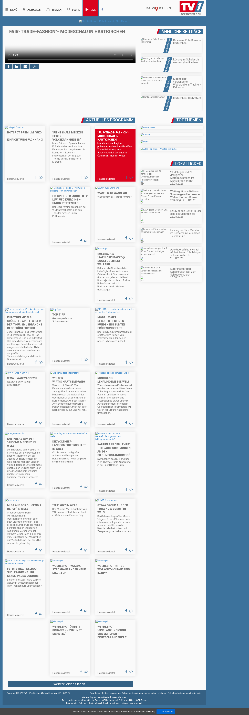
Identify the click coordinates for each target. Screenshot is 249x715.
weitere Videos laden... (70, 684)
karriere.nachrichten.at (78, 700)
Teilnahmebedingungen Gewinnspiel (185, 693)
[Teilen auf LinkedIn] (16, 66)
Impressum (115, 693)
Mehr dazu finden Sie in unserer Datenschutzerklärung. (130, 711)
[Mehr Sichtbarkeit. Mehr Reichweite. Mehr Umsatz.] (104, 21)
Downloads (95, 693)
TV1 (64, 700)
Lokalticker (188, 163)
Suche (76, 9)
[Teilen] (25, 66)
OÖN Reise (141, 700)
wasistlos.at (114, 703)
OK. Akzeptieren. (165, 711)
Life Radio (95, 700)
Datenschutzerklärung (132, 693)
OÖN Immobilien (126, 700)
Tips (105, 703)
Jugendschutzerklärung (155, 693)
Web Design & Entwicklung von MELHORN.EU (49, 693)
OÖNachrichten (109, 700)
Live (93, 9)
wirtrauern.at (136, 703)
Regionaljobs (95, 703)
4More (125, 703)
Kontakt (105, 693)
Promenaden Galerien (76, 703)
